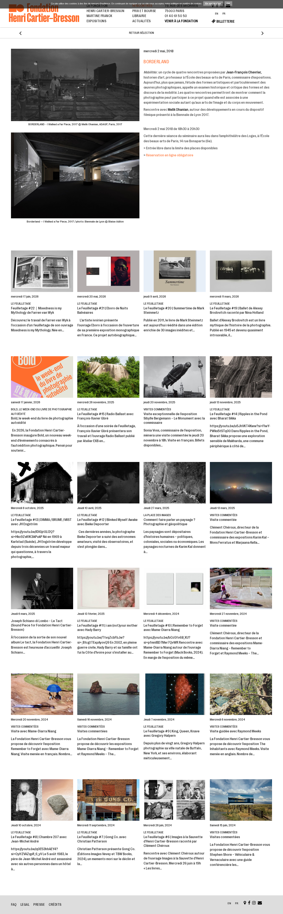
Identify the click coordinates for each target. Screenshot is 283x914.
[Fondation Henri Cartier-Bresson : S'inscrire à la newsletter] (260, 903)
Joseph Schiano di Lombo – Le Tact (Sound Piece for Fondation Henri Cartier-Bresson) (41, 625)
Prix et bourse (144, 11)
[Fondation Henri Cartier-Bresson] (44, 17)
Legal (25, 905)
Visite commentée (223, 520)
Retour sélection (141, 33)
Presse (39, 905)
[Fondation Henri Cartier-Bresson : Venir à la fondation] (245, 903)
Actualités (141, 21)
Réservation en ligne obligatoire (170, 155)
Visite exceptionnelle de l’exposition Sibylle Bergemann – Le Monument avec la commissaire (174, 418)
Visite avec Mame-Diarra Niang (33, 731)
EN (216, 13)
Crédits (55, 905)
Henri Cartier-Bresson (106, 11)
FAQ (14, 905)
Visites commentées (92, 731)
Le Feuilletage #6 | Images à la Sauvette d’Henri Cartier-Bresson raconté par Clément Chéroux (173, 841)
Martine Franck (99, 16)
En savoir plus (213, 3)
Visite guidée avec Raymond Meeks (235, 731)
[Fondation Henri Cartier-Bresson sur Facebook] (249, 903)
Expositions (96, 21)
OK (228, 3)
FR (224, 13)
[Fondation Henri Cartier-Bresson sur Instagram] (254, 903)
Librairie (139, 16)
